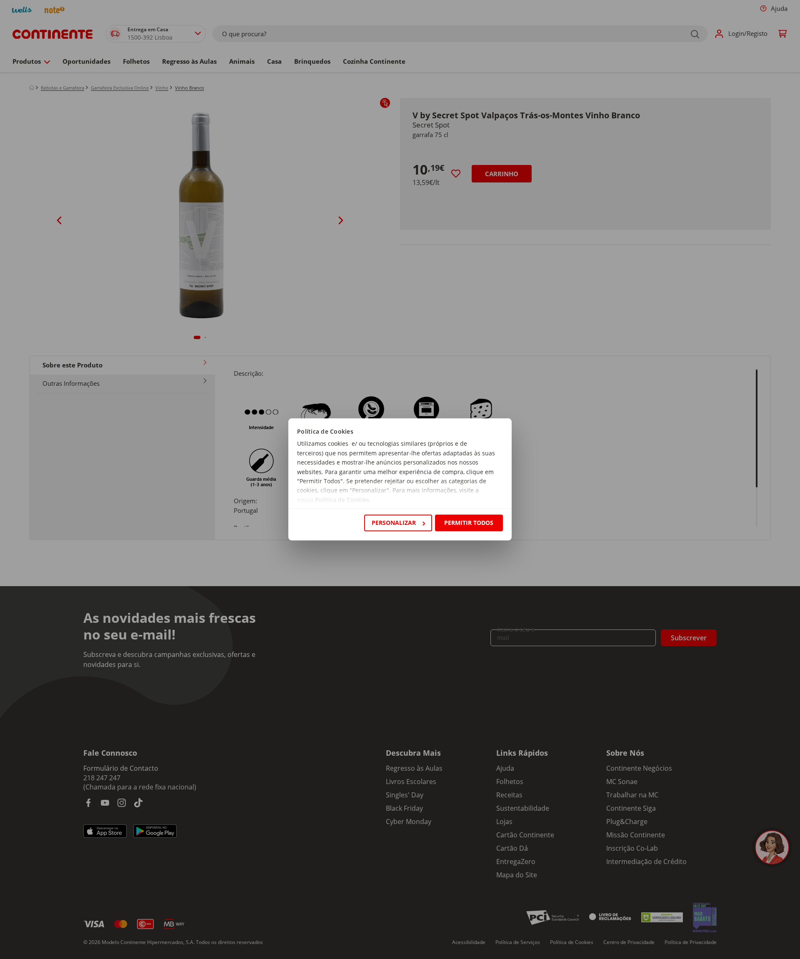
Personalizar (394, 523)
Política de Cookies (342, 500)
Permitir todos (468, 523)
